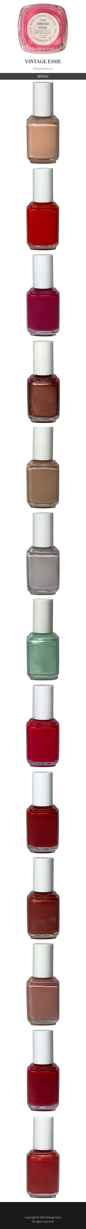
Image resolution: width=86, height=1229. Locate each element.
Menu (43, 76)
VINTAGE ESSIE (43, 61)
